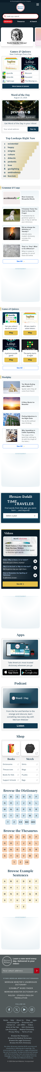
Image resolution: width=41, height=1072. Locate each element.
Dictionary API (27, 1022)
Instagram (32, 1010)
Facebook (9, 1010)
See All (20, 261)
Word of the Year (13, 1027)
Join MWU (22, 1025)
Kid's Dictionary (28, 1027)
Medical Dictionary (27, 1029)
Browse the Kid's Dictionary (20, 1043)
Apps (35, 1020)
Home (5, 1020)
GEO (33, 822)
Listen (20, 725)
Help (12, 1020)
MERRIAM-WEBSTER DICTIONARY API (21, 992)
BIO (27, 822)
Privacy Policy (14, 1032)
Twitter (17, 1010)
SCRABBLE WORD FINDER (21, 988)
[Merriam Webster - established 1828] (20, 7)
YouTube (24, 1010)
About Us (20, 1020)
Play (11, 333)
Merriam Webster (7, 961)
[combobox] (20, 516)
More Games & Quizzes (20, 86)
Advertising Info (13, 1022)
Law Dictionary (12, 1029)
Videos (31, 1025)
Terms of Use (27, 1032)
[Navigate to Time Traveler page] (20, 505)
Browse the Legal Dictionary (20, 1040)
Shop (28, 1020)
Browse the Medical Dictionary (20, 1038)
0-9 (20, 822)
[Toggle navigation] (37, 4)
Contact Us (11, 1025)
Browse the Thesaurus (20, 1036)
